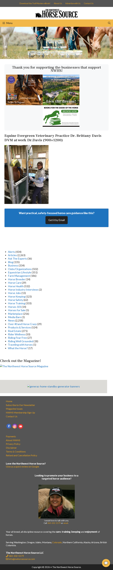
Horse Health (16, 286)
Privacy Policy (13, 443)
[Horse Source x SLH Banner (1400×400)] (56, 58)
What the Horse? (18, 348)
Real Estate (14, 331)
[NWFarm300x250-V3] (24, 104)
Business (13, 265)
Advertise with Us (72, 3)
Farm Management (19, 275)
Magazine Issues (14, 408)
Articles (12, 255)
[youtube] (20, 426)
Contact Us (88, 3)
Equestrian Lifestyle (19, 272)
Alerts (11, 251)
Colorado (57, 542)
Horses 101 (14, 306)
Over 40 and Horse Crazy (22, 324)
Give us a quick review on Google (22, 466)
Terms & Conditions (16, 451)
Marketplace (15, 313)
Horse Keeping (16, 296)
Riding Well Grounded (20, 341)
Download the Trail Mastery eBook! (35, 3)
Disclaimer (11, 447)
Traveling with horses (20, 344)
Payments (11, 436)
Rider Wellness (16, 334)
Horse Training (16, 303)
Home (9, 401)
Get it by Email (56, 220)
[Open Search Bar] (109, 23)
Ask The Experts (17, 258)
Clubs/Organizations (20, 269)
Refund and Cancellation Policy (21, 455)
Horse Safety (15, 299)
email (65, 523)
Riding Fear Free (17, 337)
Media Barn (14, 317)
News (11, 320)
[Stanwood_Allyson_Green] (61, 104)
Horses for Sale (16, 310)
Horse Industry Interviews (23, 289)
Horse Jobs (14, 293)
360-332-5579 (54, 523)
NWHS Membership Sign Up (20, 412)
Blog (10, 262)
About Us (58, 3)
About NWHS (13, 440)
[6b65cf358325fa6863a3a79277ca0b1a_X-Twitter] (61, 125)
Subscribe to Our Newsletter (20, 405)
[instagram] (14, 426)
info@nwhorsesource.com (22, 558)
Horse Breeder (16, 279)
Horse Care (14, 282)
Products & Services (19, 327)
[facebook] (8, 426)
